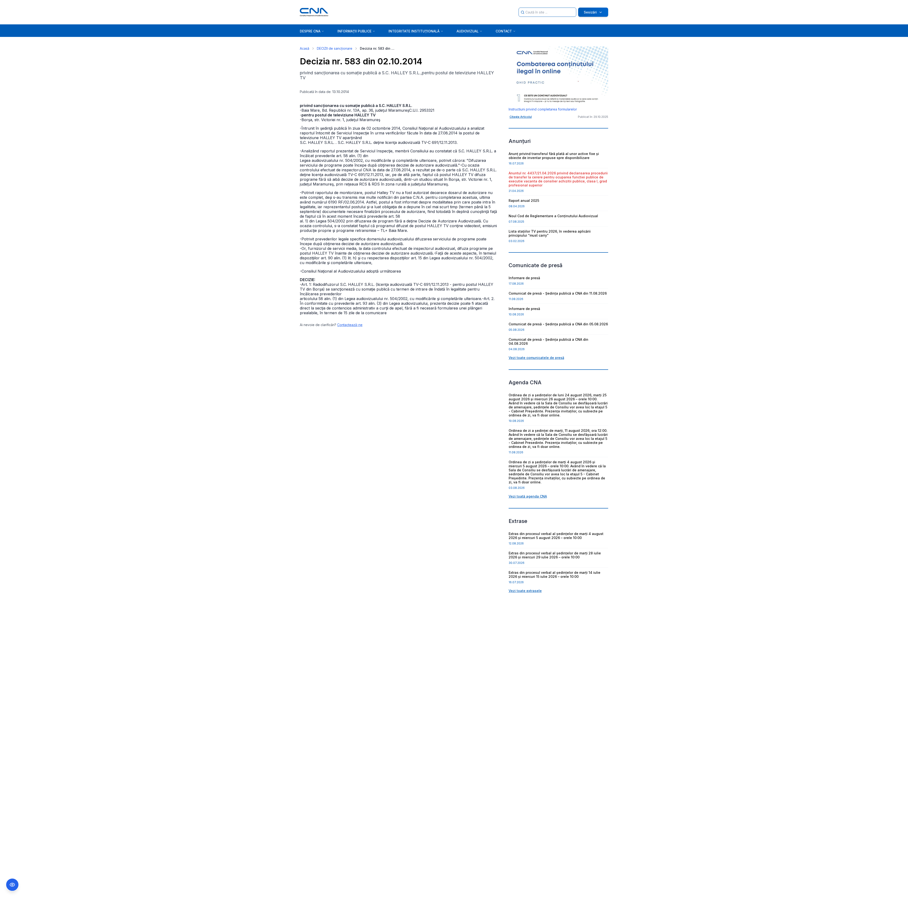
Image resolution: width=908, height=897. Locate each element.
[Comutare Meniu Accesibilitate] (12, 884)
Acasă (304, 48)
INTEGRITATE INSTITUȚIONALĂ (414, 31)
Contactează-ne (349, 325)
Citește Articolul (521, 117)
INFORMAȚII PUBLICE (354, 31)
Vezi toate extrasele (525, 591)
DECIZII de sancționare (334, 48)
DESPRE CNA (310, 31)
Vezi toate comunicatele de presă (536, 358)
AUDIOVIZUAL (468, 31)
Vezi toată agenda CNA (528, 496)
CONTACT (504, 31)
